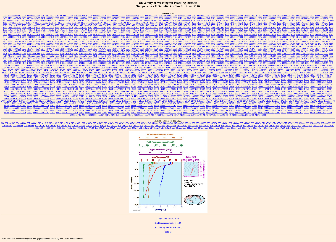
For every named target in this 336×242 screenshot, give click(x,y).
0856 (75, 20)
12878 (329, 82)
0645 (203, 18)
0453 (326, 16)
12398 (70, 75)
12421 (179, 75)
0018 (76, 16)
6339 (189, 49)
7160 (236, 53)
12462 (12, 77)
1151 (42, 23)
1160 (83, 23)
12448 (260, 75)
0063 (213, 16)
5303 (24, 44)
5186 (309, 39)
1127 (332, 20)
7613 (128, 58)
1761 (90, 30)
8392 (307, 63)
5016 (260, 35)
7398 (156, 56)
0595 (166, 18)
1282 (274, 23)
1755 (62, 30)
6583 (29, 51)
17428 (248, 84)
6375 (255, 49)
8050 (100, 61)
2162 (5, 32)
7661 (208, 58)
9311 (65, 68)
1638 (213, 27)
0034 (132, 16)
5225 (132, 42)
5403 (288, 44)
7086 (100, 53)
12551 (185, 77)
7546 (260, 56)
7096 (128, 53)
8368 (241, 63)
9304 (51, 68)
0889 (150, 20)
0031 (118, 16)
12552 (191, 77)
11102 (111, 72)
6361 (246, 49)
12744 (58, 82)
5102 (298, 37)
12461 (6, 77)
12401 (81, 75)
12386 (35, 75)
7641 (170, 58)
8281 (213, 63)
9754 (216, 68)
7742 (279, 58)
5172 (248, 39)
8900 (213, 65)
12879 (6, 84)
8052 (104, 61)
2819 (43, 35)
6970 (5, 53)
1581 (85, 27)
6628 (33, 51)
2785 (269, 32)
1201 (175, 23)
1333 (29, 25)
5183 (300, 39)
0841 (42, 20)
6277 (43, 49)
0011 (48, 16)
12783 (208, 82)
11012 (241, 70)
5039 (33, 37)
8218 (147, 63)
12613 (283, 77)
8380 (269, 63)
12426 (197, 75)
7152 (199, 53)
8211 (114, 63)
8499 (142, 65)
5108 (326, 37)
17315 (179, 84)
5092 (260, 37)
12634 (75, 79)
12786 (225, 82)
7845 (321, 58)
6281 (62, 49)
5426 (43, 46)
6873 (203, 51)
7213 (331, 53)
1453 (175, 25)
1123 (314, 20)
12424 (191, 75)
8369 (246, 63)
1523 (279, 25)
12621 (329, 77)
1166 (111, 23)
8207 (95, 63)
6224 (326, 46)
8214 (128, 63)
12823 (289, 82)
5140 (130, 39)
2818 (38, 35)
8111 (166, 61)
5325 (118, 44)
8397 (326, 63)
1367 (137, 25)
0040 (147, 16)
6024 (180, 46)
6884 (236, 51)
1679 (269, 27)
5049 (71, 37)
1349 (100, 25)
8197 (52, 63)
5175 (262, 39)
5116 (26, 39)
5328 (132, 44)
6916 (274, 51)
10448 (331, 68)
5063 (128, 37)
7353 (118, 56)
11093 (66, 72)
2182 (95, 32)
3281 (142, 35)
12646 (145, 79)
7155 (213, 53)
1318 (317, 23)
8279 (208, 63)
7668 (227, 58)
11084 (27, 72)
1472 (180, 25)
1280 (265, 23)
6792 (175, 51)
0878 (117, 20)
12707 (260, 79)
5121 (45, 39)
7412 (180, 56)
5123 (54, 39)
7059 (34, 53)
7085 (95, 53)
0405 (269, 16)
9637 (122, 68)
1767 (118, 30)
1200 (170, 23)
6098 (237, 46)
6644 (104, 51)
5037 (24, 37)
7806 (298, 58)
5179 (281, 39)
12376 (308, 72)
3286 (166, 35)
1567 (19, 27)
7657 (199, 58)
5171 (243, 39)
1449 (156, 25)
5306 (38, 44)
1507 (208, 25)
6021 (166, 46)
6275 (33, 49)
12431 (220, 75)
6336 (175, 49)
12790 (243, 82)
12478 (64, 77)
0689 (246, 18)
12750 (87, 82)
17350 (208, 84)
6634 (62, 51)
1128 (5, 23)
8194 (43, 63)
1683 (284, 27)
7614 (132, 58)
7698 (260, 58)
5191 (333, 39)
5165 (215, 39)
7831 (307, 58)
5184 (304, 39)
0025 (95, 16)
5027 (307, 35)
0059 (194, 16)
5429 (48, 46)
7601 (81, 58)
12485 (104, 77)
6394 (288, 49)
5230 (156, 42)
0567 (99, 18)
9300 (32, 68)
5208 (57, 42)
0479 (38, 18)
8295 (222, 63)
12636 (87, 79)
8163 (269, 61)
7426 (199, 56)
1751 (43, 30)
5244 (222, 42)
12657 (208, 79)
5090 (251, 37)
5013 (246, 35)
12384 (23, 75)
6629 (38, 51)
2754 (246, 32)
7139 (170, 53)
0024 (90, 16)
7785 (288, 58)
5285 (312, 42)
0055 (175, 16)
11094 (72, 72)
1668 (222, 27)
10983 (132, 70)
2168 (33, 32)
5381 (203, 44)
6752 (147, 51)
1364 (123, 25)
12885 (41, 84)
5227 (142, 42)
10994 (189, 70)
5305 (33, 44)
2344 (218, 32)
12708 (266, 79)
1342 (71, 25)
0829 (321, 18)
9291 (13, 68)
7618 (142, 58)
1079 (221, 20)
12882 (23, 84)
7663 (213, 58)
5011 (236, 35)
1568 (24, 27)
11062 (308, 70)
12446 (248, 75)
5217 (99, 42)
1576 (62, 27)
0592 (151, 18)
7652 (194, 58)
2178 (76, 32)
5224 (128, 42)
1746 (19, 30)
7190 (312, 53)
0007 (33, 16)
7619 (147, 58)
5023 (288, 35)
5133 (96, 39)
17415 (237, 84)
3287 (170, 35)
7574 (5, 58)
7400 (161, 56)
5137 (115, 39)
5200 (43, 42)
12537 (139, 77)
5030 (321, 35)
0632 (170, 18)
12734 (29, 82)
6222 (316, 46)
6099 (241, 46)
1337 (48, 25)
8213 (123, 63)
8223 (151, 63)
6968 (331, 51)
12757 (116, 82)
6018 (152, 46)
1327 (19, 25)
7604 (90, 58)
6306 (123, 49)
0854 (65, 20)
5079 (199, 37)
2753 (241, 32)
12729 (12, 82)
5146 (158, 39)
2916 (95, 35)
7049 (24, 53)
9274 (326, 65)
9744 (197, 68)
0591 (147, 18)
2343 (213, 32)
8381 (274, 63)
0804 (269, 18)
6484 (326, 49)
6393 (284, 49)
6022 (171, 46)
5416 (326, 44)
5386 (222, 44)
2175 (66, 32)
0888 (146, 20)
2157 (317, 30)
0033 (128, 16)
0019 (80, 16)
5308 (48, 44)
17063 (75, 84)
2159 (326, 30)
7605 (95, 58)
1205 (194, 23)
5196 (24, 42)
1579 (76, 27)
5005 (208, 35)
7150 (189, 53)
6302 (104, 49)
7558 (298, 56)
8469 (71, 65)
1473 (185, 25)
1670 (232, 27)
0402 (260, 16)
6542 (24, 51)
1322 (331, 23)
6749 (132, 51)
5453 (109, 46)
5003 (199, 35)
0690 (251, 18)
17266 (150, 84)
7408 (175, 56)
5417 (331, 44)
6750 (137, 51)
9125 (284, 65)
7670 (232, 58)
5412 (307, 44)
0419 (293, 16)
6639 (81, 51)
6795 (189, 51)
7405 (170, 56)
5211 (71, 42)
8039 (90, 61)
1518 (255, 25)
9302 (42, 68)
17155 (110, 84)
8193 (38, 63)
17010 (69, 84)
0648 (213, 18)
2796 (317, 32)
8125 (184, 61)
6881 (222, 51)
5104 (307, 37)
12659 (220, 79)
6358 (232, 49)
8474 (81, 65)
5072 (166, 37)
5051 (80, 37)
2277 (175, 32)
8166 (284, 61)
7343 (99, 56)
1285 (279, 23)
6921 (298, 51)
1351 (109, 25)
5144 (148, 39)
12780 (191, 82)
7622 (156, 58)
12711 (277, 79)
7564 (312, 56)
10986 (149, 70)
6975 (15, 53)
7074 (52, 53)
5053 (90, 37)
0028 (104, 16)
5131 (87, 39)
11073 (331, 70)
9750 (207, 68)
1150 (37, 23)
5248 (241, 42)
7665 (218, 58)
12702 (254, 79)
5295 (326, 42)
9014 (222, 65)
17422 (243, 84)
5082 (213, 37)
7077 (57, 53)
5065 (137, 37)
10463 (39, 70)
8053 (109, 61)
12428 (202, 75)
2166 (24, 32)
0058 (189, 16)
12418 (162, 75)
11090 (49, 72)
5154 (163, 39)
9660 (164, 68)
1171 (134, 23)
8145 (236, 61)
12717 (300, 79)
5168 (229, 39)
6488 (10, 51)
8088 (152, 61)
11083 (21, 72)
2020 (241, 30)
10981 (120, 70)
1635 (203, 27)
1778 (151, 30)
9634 (117, 68)
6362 (251, 49)
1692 (321, 27)
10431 (279, 68)
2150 (284, 30)
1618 (142, 27)
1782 (170, 30)
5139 (125, 39)
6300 (95, 49)
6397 (298, 49)
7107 (147, 53)
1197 (156, 23)
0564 (85, 18)
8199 (62, 63)
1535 (307, 25)
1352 (114, 25)
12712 (283, 79)
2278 (180, 32)
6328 (156, 49)
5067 (147, 37)
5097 (279, 37)
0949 (165, 20)
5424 (34, 46)
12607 (249, 77)
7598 (66, 58)
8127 (194, 61)
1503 (199, 25)
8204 (81, 63)
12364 (244, 72)
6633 (57, 51)
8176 (317, 61)
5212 (76, 42)
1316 (307, 23)
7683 (251, 58)
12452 (283, 75)
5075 (180, 37)
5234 (175, 42)
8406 (5, 65)
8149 (246, 61)
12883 (29, 84)
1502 (194, 25)
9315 (79, 68)
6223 (321, 46)
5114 (17, 39)
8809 (175, 65)
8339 (236, 63)
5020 (279, 35)
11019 (263, 70)
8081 (133, 61)
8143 (227, 61)
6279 (52, 49)
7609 (109, 58)
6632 (52, 51)
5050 (76, 37)
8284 (218, 63)
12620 (324, 77)
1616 (132, 27)
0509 (62, 18)
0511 (71, 18)
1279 (260, 23)
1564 (5, 27)
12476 (52, 77)
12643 (127, 79)
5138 (120, 39)
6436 (317, 49)
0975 (179, 20)
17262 (145, 84)
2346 (227, 32)
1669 (227, 27)
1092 (254, 20)
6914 (265, 51)
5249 (246, 42)
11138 (198, 72)
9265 (317, 65)
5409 (293, 44)
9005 (218, 65)
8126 (189, 61)
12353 (210, 72)
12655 (197, 79)
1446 (147, 25)
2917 (99, 35)
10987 (155, 70)
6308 (133, 49)
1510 (218, 25)
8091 (156, 61)
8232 (161, 63)
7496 (232, 56)
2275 (166, 32)
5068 (151, 37)
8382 (279, 63)
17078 (87, 84)
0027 (99, 16)
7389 (147, 56)
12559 (202, 77)
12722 (306, 79)
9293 (18, 68)
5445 (71, 46)
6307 (128, 49)
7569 (326, 56)
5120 (40, 39)
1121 (304, 20)
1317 (312, 23)
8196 (48, 63)
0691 (255, 18)
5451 (100, 46)
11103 (116, 72)
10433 (285, 68)
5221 (114, 42)
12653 (185, 79)
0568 (104, 18)
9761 (240, 68)
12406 (98, 75)
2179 (80, 32)
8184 (14, 63)
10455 (10, 70)
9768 (268, 68)
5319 (90, 44)
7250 (43, 56)
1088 (235, 20)
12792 (254, 82)
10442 (319, 68)
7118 (156, 53)
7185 (288, 53)
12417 (156, 75)
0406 (274, 16)
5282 (298, 42)
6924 (312, 51)
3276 (118, 35)
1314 (298, 23)
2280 (189, 32)
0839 (32, 20)
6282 (66, 49)
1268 (213, 23)
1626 (175, 27)
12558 (197, 77)
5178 (276, 39)
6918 (284, 51)
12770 (150, 82)
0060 (199, 16)
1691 (317, 27)
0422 (307, 16)
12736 (35, 82)
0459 (24, 18)
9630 (103, 68)
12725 (324, 79)
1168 (120, 23)
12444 (237, 75)
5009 (227, 35)
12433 (225, 75)
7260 (76, 56)
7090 (114, 53)
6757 (170, 51)
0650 (222, 18)
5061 (118, 37)
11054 (286, 70)
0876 (108, 20)
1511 (222, 25)
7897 (15, 61)
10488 (74, 70)
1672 (241, 27)
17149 (104, 84)
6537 (19, 51)
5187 (314, 39)
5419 (10, 46)
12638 (98, 79)
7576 (10, 58)
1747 (24, 30)
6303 (109, 49)
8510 (151, 65)
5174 (257, 39)
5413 (312, 44)
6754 (156, 51)
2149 (279, 30)
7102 (137, 53)
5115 (21, 39)
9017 (227, 65)
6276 (38, 49)
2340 (199, 32)
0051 (156, 16)
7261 (80, 56)
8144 (232, 61)
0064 (218, 16)
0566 (95, 18)
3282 (147, 35)
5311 (62, 44)
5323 (109, 44)
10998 (212, 70)
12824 (295, 82)
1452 (170, 25)
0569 (109, 18)
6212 (298, 46)
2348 (236, 32)
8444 (33, 65)
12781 (197, 82)
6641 (90, 51)
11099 (94, 72)
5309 (52, 44)
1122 (309, 20)
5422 (24, 46)
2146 (265, 30)
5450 (95, 46)
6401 (307, 49)
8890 (189, 65)
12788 (237, 82)
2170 (43, 32)
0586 (137, 18)
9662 (169, 68)
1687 (303, 27)
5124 (59, 39)
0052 (161, 16)
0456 (10, 18)
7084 (90, 53)
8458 (52, 65)
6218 (302, 46)
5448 (86, 46)
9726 (188, 68)
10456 (16, 70)
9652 (146, 68)
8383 (284, 63)
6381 (260, 49)
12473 (41, 77)
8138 (213, 61)
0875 (103, 20)
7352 (114, 56)
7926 (24, 61)
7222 (33, 56)
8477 (90, 65)
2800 (5, 35)
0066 (227, 16)
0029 (109, 16)
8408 (10, 65)
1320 (321, 23)
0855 (70, 20)
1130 (14, 23)
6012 (147, 46)
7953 (29, 61)
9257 (303, 65)
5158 (182, 39)
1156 (65, 23)
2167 (29, 32)
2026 (246, 30)
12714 (289, 79)
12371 (285, 72)
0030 (114, 16)
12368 (268, 72)
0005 (24, 16)
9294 (23, 68)
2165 (19, 32)
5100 (288, 37)
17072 (81, 84)
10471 (56, 70)
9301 (37, 68)
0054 (170, 16)
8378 (265, 63)
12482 (87, 77)
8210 (109, 63)
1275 (241, 23)
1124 (318, 20)
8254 (194, 63)
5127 (73, 39)
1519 (260, 25)
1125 (323, 20)
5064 (132, 37)
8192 (33, 63)
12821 (277, 82)
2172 (52, 32)
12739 (41, 82)
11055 (291, 70)
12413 (139, 75)
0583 (132, 18)
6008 (133, 46)
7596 (57, 58)
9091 (251, 65)
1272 (227, 23)
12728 (6, 82)
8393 (312, 63)
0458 (19, 18)
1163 (97, 23)
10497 (97, 70)
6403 (312, 49)
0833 (9, 20)
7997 (52, 61)
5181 (290, 39)
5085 (227, 37)
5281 (293, 42)
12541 (150, 77)
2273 (156, 32)
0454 (331, 16)
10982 (126, 70)
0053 (166, 16)
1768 (123, 30)
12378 (319, 72)
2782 (255, 32)
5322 (104, 44)
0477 (29, 18)
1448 (151, 25)
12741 (46, 82)
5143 (144, 39)
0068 (236, 16)
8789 (166, 65)
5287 (317, 42)
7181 (269, 53)
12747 (69, 82)
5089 (246, 37)
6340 (194, 49)
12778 (179, 82)
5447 (81, 46)
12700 (243, 79)
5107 (321, 37)
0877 (113, 20)
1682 (279, 27)
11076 (10, 72)
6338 (184, 49)
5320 (95, 44)
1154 (55, 23)
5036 (19, 37)
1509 (213, 25)
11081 (15, 72)
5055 (95, 37)
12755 (110, 82)
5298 (331, 42)
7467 (222, 56)
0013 (57, 16)
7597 (62, 58)
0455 (5, 18)
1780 (161, 30)
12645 (139, 79)
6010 (138, 46)
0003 (14, 16)
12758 (121, 82)
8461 (57, 65)
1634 (199, 27)
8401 (331, 63)
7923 (19, 61)
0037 (142, 16)
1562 (326, 25)
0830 (326, 18)
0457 (14, 18)
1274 (236, 23)
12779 (185, 82)
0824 (307, 18)
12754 (104, 82)
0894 (160, 20)
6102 (251, 46)
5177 (271, 39)
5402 (284, 44)
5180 (286, 39)
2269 (137, 32)
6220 (312, 46)
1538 (321, 25)
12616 (300, 77)
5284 (307, 42)
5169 (234, 39)
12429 (208, 75)
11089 (44, 72)
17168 (116, 84)
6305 (118, 49)
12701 (249, 79)
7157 (222, 53)
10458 (22, 70)
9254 (293, 65)
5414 (317, 44)
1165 (106, 23)
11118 (176, 72)
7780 (284, 58)
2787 (279, 32)
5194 (14, 42)
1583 (95, 27)
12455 (300, 75)
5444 (67, 46)
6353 (208, 49)
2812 (10, 35)
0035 (137, 16)
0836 (23, 20)
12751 (93, 82)
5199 (38, 42)
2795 (312, 32)
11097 (83, 72)
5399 (269, 44)
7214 (5, 56)
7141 (180, 53)
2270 (142, 32)
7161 (241, 53)
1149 (32, 23)
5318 (85, 44)
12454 (295, 75)
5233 (170, 42)
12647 (150, 79)
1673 (246, 27)
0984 (184, 20)
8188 (24, 63)
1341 (66, 25)
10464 (45, 70)
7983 (48, 61)
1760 (85, 30)
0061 (203, 16)
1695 (5, 30)
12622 (6, 79)
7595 (52, 58)
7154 (208, 53)
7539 (251, 56)
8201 (71, 63)
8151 (250, 61)
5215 (90, 42)
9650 (141, 68)
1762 (95, 30)
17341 (202, 84)
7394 (151, 56)
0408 (284, 16)
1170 (129, 23)
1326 (14, 25)
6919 (288, 51)
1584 (99, 27)
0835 (18, 20)
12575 (214, 77)
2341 (203, 32)
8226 (156, 63)
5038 (29, 37)
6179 (293, 46)
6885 (241, 51)
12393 (52, 75)
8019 (76, 61)
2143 (251, 30)
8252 (184, 63)
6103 (256, 46)
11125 (193, 72)
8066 (119, 61)
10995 (195, 70)
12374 (302, 72)
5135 (106, 39)
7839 (317, 58)
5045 (52, 37)
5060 (114, 37)
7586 (29, 58)
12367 (262, 72)
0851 (51, 20)
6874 (208, 51)
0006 (29, 16)
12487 (110, 77)
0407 (279, 16)
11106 (133, 72)
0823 (303, 18)
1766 (114, 30)
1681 (274, 27)
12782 (202, 82)
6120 (279, 46)
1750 (38, 30)
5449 (90, 46)
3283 (151, 35)
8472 (76, 65)
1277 (251, 23)
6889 (255, 51)
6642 (95, 51)
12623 (12, 79)
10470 (51, 70)
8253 (189, 63)
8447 (38, 65)
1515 (241, 25)
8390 (298, 63)
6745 (114, 51)
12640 (110, 79)
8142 (222, 61)
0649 (218, 18)
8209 (104, 63)
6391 (274, 49)
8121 (175, 61)
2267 (128, 32)
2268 (132, 32)
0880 (122, 20)
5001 (189, 35)
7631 (161, 58)
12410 (122, 75)
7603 (85, 58)
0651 (227, 18)
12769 (145, 82)
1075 (202, 20)
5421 (19, 46)
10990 (172, 70)
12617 (306, 77)
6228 (14, 49)
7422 (189, 56)
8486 (118, 65)
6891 (260, 51)
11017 (252, 70)
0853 (61, 20)
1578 (71, 27)
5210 (66, 42)
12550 (179, 77)
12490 (116, 77)
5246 (232, 42)
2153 (298, 30)
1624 (166, 27)
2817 (33, 35)
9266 (321, 65)
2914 (85, 35)
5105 (312, 37)
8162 (265, 61)
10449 (4, 70)
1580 (80, 27)
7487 (227, 56)
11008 (235, 70)
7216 (14, 56)
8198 (57, 63)
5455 (114, 46)
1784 (180, 30)
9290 (9, 68)
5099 (284, 37)
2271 (147, 32)
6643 (100, 51)
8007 (62, 61)
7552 (279, 56)
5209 (62, 42)
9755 (221, 68)
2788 (284, 32)
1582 (90, 27)
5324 (114, 44)
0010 (43, 16)
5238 (194, 42)
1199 (166, 23)
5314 (66, 44)
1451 (166, 25)
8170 (293, 61)
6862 (194, 51)
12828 (318, 82)
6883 (232, 51)
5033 (5, 37)
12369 (273, 72)
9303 (46, 68)
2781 (251, 32)
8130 (203, 61)
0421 (302, 16)
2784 (265, 32)
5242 (213, 42)
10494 (85, 70)
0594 (161, 18)
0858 (84, 20)
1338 (52, 25)
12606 (243, 77)
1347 (90, 25)
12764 (127, 82)
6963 (321, 51)
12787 (231, 82)
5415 (321, 44)
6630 (43, 51)
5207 (52, 42)
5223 (123, 42)
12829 (324, 82)
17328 (191, 84)
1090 (245, 20)
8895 (194, 65)
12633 (70, 79)
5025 (298, 35)
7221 (29, 56)
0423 (312, 16)
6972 (10, 53)
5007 (218, 35)
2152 (293, 30)
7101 (133, 53)
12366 (256, 72)
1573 (47, 27)
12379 (325, 72)
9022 (236, 65)
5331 (147, 44)
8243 (170, 63)
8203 (76, 63)
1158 (74, 23)
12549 (174, 77)
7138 (166, 53)
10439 (314, 68)
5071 (161, 37)
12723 (312, 79)
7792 (293, 58)
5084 (222, 37)
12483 (93, 77)
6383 (269, 49)
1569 (29, 27)
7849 (326, 58)
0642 (189, 18)
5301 (14, 44)
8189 (29, 63)
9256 (298, 65)
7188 (303, 53)
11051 (274, 70)
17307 (168, 84)
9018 (232, 65)
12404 (93, 75)
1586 (109, 27)
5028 (312, 35)
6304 (114, 49)
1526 (293, 25)
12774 (162, 82)
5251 (255, 42)
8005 (57, 61)
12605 (237, 77)
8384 (288, 63)
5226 (137, 42)
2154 (303, 30)
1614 (123, 27)
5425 (38, 46)
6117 (269, 46)
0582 (128, 18)
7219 (19, 56)
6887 (246, 51)
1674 (251, 27)
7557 (293, 56)
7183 (279, 53)
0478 (33, 18)
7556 (288, 56)
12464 (18, 77)
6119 (274, 46)
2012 (232, 30)
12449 (266, 75)
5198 (33, 42)
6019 (156, 46)
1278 (255, 23)
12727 (329, 79)
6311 (147, 49)
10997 (207, 70)
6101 (246, 46)
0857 (80, 20)
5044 (47, 37)
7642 (175, 58)
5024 (293, 35)
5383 (208, 44)
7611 (118, 58)
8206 (90, 63)
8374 (255, 63)
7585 (24, 58)
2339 (194, 32)
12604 (231, 77)
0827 (312, 18)
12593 (226, 77)
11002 (218, 70)
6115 (265, 46)
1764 (104, 30)
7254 (62, 56)
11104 (122, 72)
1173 (143, 23)
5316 (76, 44)
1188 (152, 23)
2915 (90, 35)
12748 (75, 82)
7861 (10, 61)
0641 (184, 18)
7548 (269, 56)
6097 (232, 46)
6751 (142, 51)
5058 (109, 37)
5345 (175, 44)
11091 (55, 72)
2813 (14, 35)
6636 (66, 51)
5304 (29, 44)
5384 (213, 44)
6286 (85, 49)
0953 (169, 20)
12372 (291, 72)
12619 (318, 77)
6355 (218, 49)
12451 (277, 75)
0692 (260, 18)
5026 (302, 35)
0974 (174, 20)
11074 (4, 72)
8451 (48, 65)
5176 (267, 39)
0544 (76, 18)
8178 (321, 61)
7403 (166, 56)
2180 (85, 32)
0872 (89, 20)
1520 (265, 25)
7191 (317, 53)
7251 (47, 56)
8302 (227, 63)
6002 (123, 46)
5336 (166, 44)
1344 (76, 25)
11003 (224, 70)
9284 (4, 68)
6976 (19, 53)
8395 (321, 63)
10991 (178, 70)
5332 (151, 44)
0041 (151, 16)
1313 (293, 23)
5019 (274, 35)
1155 (60, 23)
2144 (255, 30)
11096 (77, 72)
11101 (105, 72)
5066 (142, 37)
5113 (12, 39)
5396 (255, 44)
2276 (170, 32)
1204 (189, 23)
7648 (184, 58)
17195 (133, 84)
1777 (147, 30)
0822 (298, 18)
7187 (298, 53)
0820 (288, 18)
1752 (47, 30)
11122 (187, 72)
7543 (255, 56)
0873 (94, 20)
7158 (227, 53)
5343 (170, 44)
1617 (137, 27)
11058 (303, 70)
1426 (142, 25)
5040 (38, 37)
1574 (52, 27)
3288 (175, 35)
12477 (58, 77)
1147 (23, 23)
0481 (43, 18)
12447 (254, 75)
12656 (202, 79)
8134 (208, 61)
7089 (109, 53)
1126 (327, 20)
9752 (212, 68)
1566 (14, 27)
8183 (10, 63)
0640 (180, 18)
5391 (241, 44)
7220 (24, 56)
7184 (284, 53)
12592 (220, 77)
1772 (137, 30)
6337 (180, 49)
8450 (43, 65)
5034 (10, 37)
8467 (66, 65)
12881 (17, 84)
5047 (62, 37)
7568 (321, 56)
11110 (150, 72)
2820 (48, 35)
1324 (10, 25)
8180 (331, 61)
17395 (231, 84)
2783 (260, 32)
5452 (105, 46)
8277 (203, 63)
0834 (13, 20)
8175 (312, 61)
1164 (101, 23)
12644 (133, 79)
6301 (100, 49)
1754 (57, 30)
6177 (288, 46)
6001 (119, 46)
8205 (85, 63)
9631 (108, 68)
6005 (128, 46)
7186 (293, 53)
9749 (202, 68)
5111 (3, 39)
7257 (66, 56)
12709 (272, 79)
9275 (331, 65)
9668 (179, 68)
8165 (279, 61)
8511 (156, 65)
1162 (92, 23)
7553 (284, 56)
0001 (5, 16)
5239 (199, 42)
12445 (243, 75)
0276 (255, 16)
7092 (119, 53)
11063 (314, 70)
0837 (28, 20)
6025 (185, 46)
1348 (95, 25)
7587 (33, 58)
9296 (28, 68)
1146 (19, 23)
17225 (139, 84)
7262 (85, 56)
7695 (255, 58)
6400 (303, 49)
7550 (274, 56)
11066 (325, 70)
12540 (145, 77)
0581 (123, 18)
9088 (246, 65)
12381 (6, 75)
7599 (71, 58)
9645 (131, 68)
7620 (151, 58)
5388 (227, 44)
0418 (288, 16)
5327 (128, 44)
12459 (324, 75)
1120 (300, 20)
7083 (85, 53)
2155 (307, 30)
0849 (46, 20)
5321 (99, 44)
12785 (220, 82)
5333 (156, 44)
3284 (156, 35)
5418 (5, 46)
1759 (80, 30)
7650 (189, 58)
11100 (100, 72)
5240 (203, 42)
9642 (127, 68)
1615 (128, 27)
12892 (64, 84)
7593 (43, 58)
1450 (161, 25)
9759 (235, 68)
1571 (38, 27)
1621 (151, 27)
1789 (203, 30)
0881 (127, 20)
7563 (307, 56)
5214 (85, 42)
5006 (213, 35)
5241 (208, 42)
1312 (288, 23)
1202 (180, 23)
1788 (199, 30)
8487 (123, 65)
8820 (180, 65)
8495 (128, 65)
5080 (203, 37)
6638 (76, 51)
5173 (252, 39)
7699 (265, 58)
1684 (288, 27)
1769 (128, 30)
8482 (104, 65)
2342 (208, 32)
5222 (118, 42)
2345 (222, 32)
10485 (68, 70)
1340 (62, 25)
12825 (300, 82)
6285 (81, 49)
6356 (222, 49)
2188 (109, 32)
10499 (103, 70)
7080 (71, 53)
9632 (113, 68)
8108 (161, 61)
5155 (167, 39)
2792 (303, 32)
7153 (203, 53)
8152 (255, 61)
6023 (175, 46)
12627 (35, 79)
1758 (76, 30)
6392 (279, 49)
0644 (199, 18)
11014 (246, 70)
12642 (122, 79)
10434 (291, 68)
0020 (85, 16)
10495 (91, 70)
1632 (189, 27)
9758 (231, 68)
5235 (180, 42)
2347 (232, 32)
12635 (81, 79)
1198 (161, 23)
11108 (144, 72)
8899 (208, 65)
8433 (19, 65)
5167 (224, 39)
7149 (184, 53)
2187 (104, 32)
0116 (246, 16)
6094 (218, 46)
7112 (152, 53)
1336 (43, 25)
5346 (180, 44)
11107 (138, 72)
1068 (193, 20)
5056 (99, 37)
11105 (127, 72)
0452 (321, 16)
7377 (123, 56)
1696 (10, 30)
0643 (194, 18)
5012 (241, 35)
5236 (184, 42)
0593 (156, 18)
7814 (303, 58)
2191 (123, 32)
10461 (33, 70)
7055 (29, 53)
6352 (203, 49)
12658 (214, 79)
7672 (236, 58)
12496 (127, 77)
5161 (196, 39)
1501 (189, 25)
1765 (109, 30)
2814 (19, 35)
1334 (33, 25)
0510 (66, 18)
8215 (132, 63)
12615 (295, 77)
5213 (80, 42)
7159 (232, 53)
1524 (284, 25)
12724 (318, 79)
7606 (100, 58)
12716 (295, 79)
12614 (289, 77)
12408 (110, 75)
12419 (168, 75)
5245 (227, 42)
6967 (326, 51)
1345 (81, 25)
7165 (251, 53)
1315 (303, 23)
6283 (71, 49)
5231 (161, 42)
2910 (66, 35)
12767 (133, 82)
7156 (218, 53)
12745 (64, 82)
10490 (80, 70)
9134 (288, 65)
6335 (170, 49)
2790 (293, 32)
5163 (205, 39)
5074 (175, 37)
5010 (232, 35)
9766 (264, 68)
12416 (150, 75)
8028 (85, 61)
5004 (203, 35)
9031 (241, 65)
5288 (321, 42)
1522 (274, 25)
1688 (307, 27)
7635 (166, 58)
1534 (303, 25)
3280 (137, 35)
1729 (14, 30)
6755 (161, 51)
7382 (137, 56)
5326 (123, 44)
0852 (56, 20)
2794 (307, 32)
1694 (331, 27)
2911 (71, 35)
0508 (57, 18)
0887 (141, 20)
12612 (277, 77)
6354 (213, 49)
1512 (227, 25)
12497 (133, 77)
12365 (250, 72)
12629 (46, 79)
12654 (191, 79)
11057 (297, 70)
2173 (57, 32)
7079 (67, 53)
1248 (208, 23)
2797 (321, 32)
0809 (284, 18)
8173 (302, 61)
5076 (184, 37)
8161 (260, 61)
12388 (41, 75)
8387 (293, 63)
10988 (160, 70)
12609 (260, 77)
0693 (265, 18)
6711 (109, 51)
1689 (312, 27)
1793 (218, 30)
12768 (139, 82)
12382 (12, 75)
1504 (203, 25)
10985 (143, 70)
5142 (139, 39)
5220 (109, 42)
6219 (307, 46)
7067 (43, 53)
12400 (75, 75)
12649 (162, 79)
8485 (114, 65)
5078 (194, 37)
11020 (269, 70)
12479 (70, 77)
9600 (94, 68)
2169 (38, 32)
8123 (180, 61)
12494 (122, 77)
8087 (147, 61)
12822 (283, 82)
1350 (104, 25)
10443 (325, 68)
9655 (150, 68)
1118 (291, 20)
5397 (260, 44)
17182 (127, 84)
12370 (279, 72)
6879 (218, 51)
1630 (180, 27)
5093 (265, 37)
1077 (212, 20)
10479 (62, 70)
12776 (173, 82)
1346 (85, 25)
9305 (56, 68)
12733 (23, 82)
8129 (198, 61)
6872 (199, 51)
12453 (289, 75)
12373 (296, 72)
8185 (19, 63)
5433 (53, 46)
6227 (10, 49)
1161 (88, 23)
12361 (227, 72)
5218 (104, 42)
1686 (298, 27)
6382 (265, 49)
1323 (5, 25)
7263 (90, 56)
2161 (331, 30)
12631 (58, 79)
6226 (5, 49)
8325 (232, 63)
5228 (147, 42)
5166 (219, 39)
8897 (199, 65)
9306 (61, 68)
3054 (109, 35)
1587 (114, 27)
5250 (251, 42)
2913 (80, 35)
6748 (128, 51)
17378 (214, 84)
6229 (19, 49)
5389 (232, 44)
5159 (186, 39)
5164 (210, 39)
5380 (199, 44)
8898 (203, 65)
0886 (136, 20)
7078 (62, 53)
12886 (46, 84)
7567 (317, 56)
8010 (71, 61)
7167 (260, 53)
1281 (269, 23)
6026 (189, 46)
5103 (303, 37)
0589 (142, 18)
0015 (66, 16)
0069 (241, 16)
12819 (266, 82)
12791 (248, 82)
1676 (255, 27)
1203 (184, 23)
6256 (29, 49)
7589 (38, 58)
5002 (194, 35)
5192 (5, 42)
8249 (180, 63)
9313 (75, 68)
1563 (331, 25)
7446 (213, 56)
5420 (15, 46)
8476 (85, 65)
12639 (104, 79)
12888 (52, 84)
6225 (331, 46)
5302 (19, 44)
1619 (147, 27)
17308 (173, 84)
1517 (251, 25)
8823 (184, 65)
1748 (29, 30)
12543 (162, 77)
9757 (226, 68)
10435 (296, 68)
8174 (307, 61)
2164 (14, 32)
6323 (151, 49)
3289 (180, 35)
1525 (288, 25)
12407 (104, 75)
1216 (203, 23)
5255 (269, 42)
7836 (312, 58)
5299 (5, 44)
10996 (201, 70)
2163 (10, 32)
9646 (136, 68)
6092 (208, 46)
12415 (145, 75)
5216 (95, 42)
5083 (218, 37)
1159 (78, 23)
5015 (255, 35)
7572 (331, 56)
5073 (170, 37)
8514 (161, 65)
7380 (132, 56)
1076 (207, 20)
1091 (250, 20)
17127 (98, 84)
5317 (80, 44)
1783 (175, 30)
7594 (48, 58)
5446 (76, 46)
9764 (254, 68)
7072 (48, 53)
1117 (286, 20)
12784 (214, 82)
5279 (284, 42)
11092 (61, 72)
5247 (236, 42)
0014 (62, 16)
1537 (317, 25)
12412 (133, 75)
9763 (249, 68)
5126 (68, 39)
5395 (251, 44)
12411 (127, 75)
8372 (251, 63)
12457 (312, 75)
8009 (67, 61)
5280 (288, 42)
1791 (213, 30)
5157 (177, 39)
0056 (180, 16)
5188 (319, 39)
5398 (265, 44)
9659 (160, 68)
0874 (98, 20)
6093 (213, 46)
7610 (114, 58)
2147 (269, 30)
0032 (123, 16)
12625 (23, 79)
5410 (298, 44)
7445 (208, 56)
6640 (85, 51)
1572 (43, 27)
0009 (38, 16)
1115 (277, 20)
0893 (155, 20)
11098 (89, 72)
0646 (208, 18)
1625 (170, 27)
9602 (98, 68)
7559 (303, 56)
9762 (245, 68)
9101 (279, 65)
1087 (231, 20)
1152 (46, 23)
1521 (269, 25)
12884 (35, 84)
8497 (133, 65)
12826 (306, 82)
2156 (312, 30)
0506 (48, 18)
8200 (66, 63)
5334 (161, 44)
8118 (170, 61)
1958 (227, 30)
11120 (182, 72)
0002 (10, 16)
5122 (49, 39)
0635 (175, 18)
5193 (10, 42)
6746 (118, 51)
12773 (156, 82)
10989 (166, 70)
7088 (104, 53)
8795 (170, 65)
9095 (265, 65)
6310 (142, 49)
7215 (10, 56)
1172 (138, 23)
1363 (118, 25)
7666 (222, 58)
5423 (29, 46)
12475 (46, 77)
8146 (241, 61)
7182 (274, 53)
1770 (132, 30)
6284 (76, 49)
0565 (90, 18)
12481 (81, 77)
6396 (293, 49)
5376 (184, 44)
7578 (14, 58)
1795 (222, 30)
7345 (104, 56)
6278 (48, 49)
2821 (52, 35)
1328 (24, 25)
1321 (326, 23)
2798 (326, 32)
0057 (184, 16)
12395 (58, 75)
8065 (114, 61)
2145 (260, 30)
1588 (118, 27)
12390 (46, 75)
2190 (118, 32)
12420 (173, 75)
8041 (95, 61)
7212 (326, 53)
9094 (260, 65)
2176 (71, 32)
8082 (137, 61)
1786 (189, 30)
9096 (269, 65)
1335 (38, 25)
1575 (57, 27)
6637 (71, 51)
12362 (233, 72)
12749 (81, 82)
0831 (331, 18)
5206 (48, 42)
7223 (38, 56)
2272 (151, 32)
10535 (108, 70)
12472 (35, 77)
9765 (259, 68)
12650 (168, 79)
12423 (185, 75)
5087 (236, 37)
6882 (227, 51)
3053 (104, 35)
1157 (69, 23)
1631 (184, 27)
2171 (47, 32)
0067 (232, 16)
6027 (194, 46)
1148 (28, 23)
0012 (52, 16)
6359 (236, 49)
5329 (137, 44)
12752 (98, 82)
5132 (92, 39)
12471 (29, 77)
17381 (220, 84)
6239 (24, 49)
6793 (180, 51)
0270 (250, 16)
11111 (155, 72)
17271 (162, 84)
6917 (279, 51)
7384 (142, 56)
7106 (142, 53)
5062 (123, 37)
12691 (231, 79)
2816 (29, 35)
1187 (147, 23)
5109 (331, 37)
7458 (218, 56)
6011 (142, 46)
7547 (265, 56)
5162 (200, 39)
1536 (312, 25)
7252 (52, 56)
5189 (323, 39)
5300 (10, 44)
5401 (279, 44)
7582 (19, 58)
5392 (246, 44)
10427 (273, 68)
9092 (255, 65)
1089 (240, 20)
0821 (293, 18)
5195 (19, 42)
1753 (52, 30)
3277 (123, 35)
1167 (115, 23)
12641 (116, 79)
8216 (137, 63)
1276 (246, 23)
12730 (17, 82)
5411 (303, 44)
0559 (80, 18)
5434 (57, 46)
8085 (142, 61)
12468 (23, 77)
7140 (175, 53)
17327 (185, 84)
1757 (71, 30)
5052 (85, 37)
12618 (312, 77)
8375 (260, 63)
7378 (128, 56)
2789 (288, 32)
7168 (265, 53)
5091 (255, 37)
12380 (331, 72)
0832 (4, 20)
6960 (317, 51)
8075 (128, 61)
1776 (142, 30)
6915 (269, 51)
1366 (133, 25)
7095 (123, 53)
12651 (174, 79)
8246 (175, 63)
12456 (306, 75)
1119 (295, 20)
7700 (269, 58)
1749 (33, 30)
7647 (180, 58)
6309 (137, 49)
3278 (128, 35)
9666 (174, 68)
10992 (184, 70)
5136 (111, 39)
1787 (194, 30)
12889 (58, 84)
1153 (51, 23)
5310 (57, 44)
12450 (272, 75)
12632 (64, 79)
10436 (302, 68)
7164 (246, 53)
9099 (274, 65)
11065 (320, 70)
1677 (260, 27)
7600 (76, 58)
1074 (198, 20)
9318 (84, 68)
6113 (260, 46)
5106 (317, 37)
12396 (64, 75)
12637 (93, 79)
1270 (218, 23)
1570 (33, 27)
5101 (293, 37)
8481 (100, 65)
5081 (208, 37)
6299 (90, 49)
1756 (66, 30)
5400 (274, 44)
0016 (71, 16)
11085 (32, 72)
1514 (236, 25)
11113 (166, 72)
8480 (95, 65)
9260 (307, 65)
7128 (161, 53)
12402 (87, 75)
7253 (57, 56)
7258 (71, 56)
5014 (250, 35)
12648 (156, 79)
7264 (95, 56)
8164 (274, 61)
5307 (43, 44)
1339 (57, 25)
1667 (218, 27)
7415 (184, 56)
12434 (231, 75)
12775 (168, 82)
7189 (307, 53)
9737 (193, 68)
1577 (66, 27)
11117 (171, 72)
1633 (194, 27)
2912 (76, 35)
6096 (227, 46)
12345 (204, 72)
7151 (194, 53)
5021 (284, 35)
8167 (288, 61)
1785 (184, 30)
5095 (274, 37)
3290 (184, 35)
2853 (57, 35)
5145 (153, 39)
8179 (326, 61)
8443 (29, 65)
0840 (37, 20)
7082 (81, 53)
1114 (273, 20)
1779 (156, 30)
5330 (142, 44)
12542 (156, 77)
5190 (328, 39)
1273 (232, 23)
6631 (48, 51)
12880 (12, 84)
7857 (5, 61)
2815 (24, 35)
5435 (62, 46)
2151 (288, 30)
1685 (293, 27)
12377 (314, 72)
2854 (62, 35)
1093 (259, 20)
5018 (269, 35)
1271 (222, 23)
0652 (232, 18)
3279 (132, 35)
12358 (216, 72)
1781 (166, 30)
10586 (114, 70)
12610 (266, 77)
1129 (9, 23)
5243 (218, 42)
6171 (283, 46)
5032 (331, 35)
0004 (19, 16)
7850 (331, 58)
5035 (14, 37)
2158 (321, 30)
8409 (14, 65)
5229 (151, 42)
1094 (264, 20)
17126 (93, 84)
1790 (208, 30)
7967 (38, 61)
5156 (172, 39)
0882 (132, 20)
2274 (161, 32)
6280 (57, 49)
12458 (318, 75)
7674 (241, 58)
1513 (232, 25)
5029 (317, 35)
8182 (5, 63)
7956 (34, 61)
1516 (246, 25)
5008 (222, 35)
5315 (71, 44)
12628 (41, 79)
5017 (265, 35)
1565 (10, 27)
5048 (66, 37)
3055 (114, 35)
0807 (279, 18)
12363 (239, 72)
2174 (62, 32)
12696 (237, 79)
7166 (255, 53)
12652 (179, 79)
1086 (226, 20)
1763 (99, 30)
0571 (118, 18)
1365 (128, 25)
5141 (134, 39)
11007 (229, 70)
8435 (24, 65)
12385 (29, 75)
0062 (208, 16)
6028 (199, 46)
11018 (258, 70)
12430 (214, 75)
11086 (38, 72)
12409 (116, 75)
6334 (166, 49)
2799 (331, 32)
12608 (254, 77)
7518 (241, 56)
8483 (109, 65)
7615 (137, 58)
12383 (18, 75)
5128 (78, 39)
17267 (156, 84)
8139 (217, 61)
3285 (161, 35)
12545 (168, 77)
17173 (121, 84)
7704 (274, 58)
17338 (197, 84)
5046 (57, 37)
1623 (161, 27)
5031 (326, 35)
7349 (109, 56)
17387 (225, 84)
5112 (8, 39)
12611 (272, 77)
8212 (118, 63)
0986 (188, 20)
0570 (114, 18)
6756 (166, 51)
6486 (5, 51)
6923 (307, 51)
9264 (312, 65)
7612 (123, 58)
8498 (137, 65)
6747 (123, 51)
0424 (317, 16)
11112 (160, 72)
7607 (104, 58)
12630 (52, 79)
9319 (89, 68)
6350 (199, 49)
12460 (329, 75)
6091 (204, 46)
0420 (298, 16)
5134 (101, 39)
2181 (90, 32)
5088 (241, 37)
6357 (227, 49)
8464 (62, 65)
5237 (189, 42)
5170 (238, 39)
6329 (161, 49)
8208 (100, 63)
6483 (321, 49)
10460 (28, 70)
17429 (254, 84)
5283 (303, 42)
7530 (246, 56)
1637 (208, 27)
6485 (331, 49)
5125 (63, 39)
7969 (43, 61)
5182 (295, 39)
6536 (14, 51)
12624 (18, 79)
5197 (29, 42)
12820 (272, 82)
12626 (29, 79)
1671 (236, 27)
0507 (52, 18)
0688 (241, 18)
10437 (308, 68)
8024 (81, 61)
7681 (246, 58)
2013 (236, 30)
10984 (137, 70)
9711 (183, 68)
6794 (184, 51)
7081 (76, 53)
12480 (75, 77)
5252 (260, 42)
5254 (265, 42)
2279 (184, 32)
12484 (98, 77)
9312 (70, 68)
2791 (298, 32)
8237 (166, 63)
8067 (123, 61)
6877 (213, 51)
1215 (199, 23)
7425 (194, 56)
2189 (114, 32)
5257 (274, 42)
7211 (321, 53)
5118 (31, 39)
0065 (222, 16)
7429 (203, 56)
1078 (217, 20)
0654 (236, 18)
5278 (279, 42)
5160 (191, 39)
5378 (194, 44)
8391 (303, 63)
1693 (326, 27)
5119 (35, 39)
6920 (293, 51)
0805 (274, 18)
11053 (280, 70)
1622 (156, 27)
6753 (151, 51)
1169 (124, 23)
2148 (274, 30)
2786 (274, 32)
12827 (312, 82)
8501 (147, 65)
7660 (203, 58)
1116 (282, 20)
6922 (303, 51)
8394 (317, 63)
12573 (208, 77)
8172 (298, 61)
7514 (236, 56)
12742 (52, 82)
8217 (142, 63)
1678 (265, 27)
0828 (317, 18)
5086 (232, 37)
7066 (38, 53)
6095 (222, 46)
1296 (284, 23)
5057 (104, 37)
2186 (99, 32)
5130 (82, 39)
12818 (260, 82)
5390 (236, 44)
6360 (241, 49)
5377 (189, 44)
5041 (43, 37)
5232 (166, 42)
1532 (298, 25)
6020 (161, 46)
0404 (265, 16)
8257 (199, 63)
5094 (269, 37)
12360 (221, 72)
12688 (226, 79)
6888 (251, 51)
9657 (155, 68)
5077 (189, 37)
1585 (104, 27)
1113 (269, 20)
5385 (218, 44)
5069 (156, 37)
